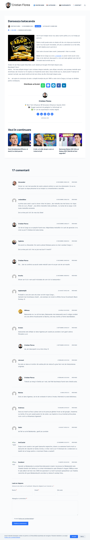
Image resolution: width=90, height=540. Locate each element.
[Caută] (85, 5)
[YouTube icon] (52, 114)
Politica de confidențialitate (12, 537)
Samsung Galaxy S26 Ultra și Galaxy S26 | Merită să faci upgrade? (69, 151)
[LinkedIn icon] (41, 114)
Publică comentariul (20, 523)
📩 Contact (77, 5)
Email (37, 490)
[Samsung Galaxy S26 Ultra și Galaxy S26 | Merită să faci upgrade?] (70, 139)
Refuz (82, 536)
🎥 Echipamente (65, 5)
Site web (60, 490)
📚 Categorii (50, 5)
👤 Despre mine (38, 5)
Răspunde (74, 182)
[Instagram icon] (48, 114)
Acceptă (74, 536)
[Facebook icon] (38, 114)
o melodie (58, 56)
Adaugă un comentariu (19, 498)
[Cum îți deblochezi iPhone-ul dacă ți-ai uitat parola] (19, 139)
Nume (14, 490)
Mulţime (38, 26)
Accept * (24, 518)
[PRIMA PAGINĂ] (8, 30)
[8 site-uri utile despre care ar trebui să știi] (45, 139)
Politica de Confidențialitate (25, 518)
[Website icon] (45, 114)
